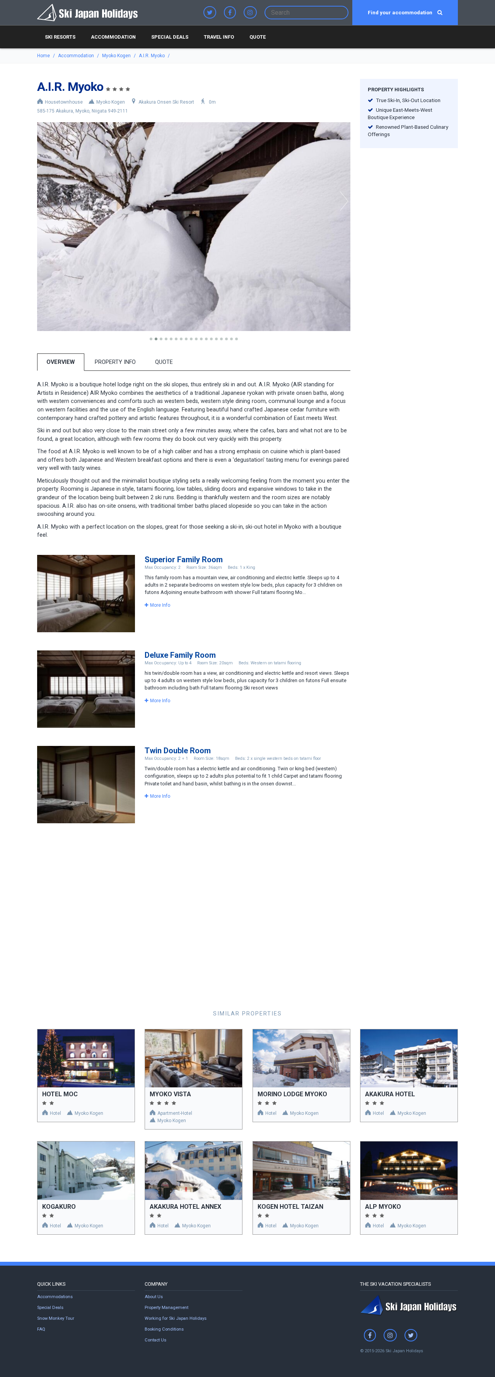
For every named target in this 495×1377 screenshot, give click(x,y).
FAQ (41, 1329)
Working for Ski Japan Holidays (176, 1318)
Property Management (166, 1307)
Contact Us (155, 1340)
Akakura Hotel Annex (185, 1206)
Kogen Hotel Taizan (290, 1206)
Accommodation (113, 37)
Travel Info (219, 37)
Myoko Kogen (116, 55)
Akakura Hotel (390, 1094)
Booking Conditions (164, 1329)
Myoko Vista (170, 1094)
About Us (154, 1296)
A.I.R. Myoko (152, 55)
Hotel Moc (60, 1094)
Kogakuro (59, 1206)
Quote (257, 37)
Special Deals (169, 37)
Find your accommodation (401, 12)
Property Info (115, 362)
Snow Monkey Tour (55, 1318)
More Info (160, 605)
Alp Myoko (383, 1206)
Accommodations (55, 1296)
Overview (60, 362)
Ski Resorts (60, 37)
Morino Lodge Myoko (292, 1094)
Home (43, 55)
